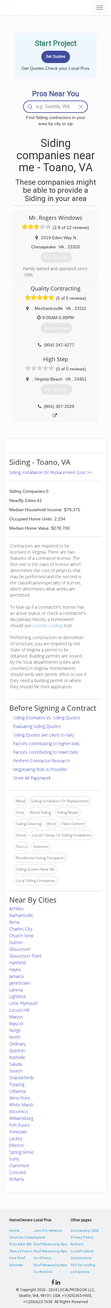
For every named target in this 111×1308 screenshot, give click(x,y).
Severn (16, 1071)
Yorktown (18, 1132)
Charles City (20, 929)
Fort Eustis (19, 1125)
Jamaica (16, 976)
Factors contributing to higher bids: (46, 743)
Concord (17, 1172)
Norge (15, 1030)
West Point (19, 1098)
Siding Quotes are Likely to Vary (43, 735)
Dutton (16, 942)
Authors (77, 1244)
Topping (16, 1084)
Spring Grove (21, 1152)
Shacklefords (21, 1078)
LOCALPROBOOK (38, 7)
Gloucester (20, 949)
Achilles (16, 908)
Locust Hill (19, 1010)
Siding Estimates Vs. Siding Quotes (46, 718)
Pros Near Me (20, 1244)
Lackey (15, 1138)
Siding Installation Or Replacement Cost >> (50, 472)
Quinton (17, 1050)
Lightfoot (17, 996)
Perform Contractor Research (41, 761)
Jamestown (19, 983)
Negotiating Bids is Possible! (40, 769)
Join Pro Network (48, 1231)
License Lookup (48, 625)
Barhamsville (21, 915)
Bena (14, 922)
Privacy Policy (82, 1237)
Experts (39, 1237)
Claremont (19, 1165)
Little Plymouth (23, 1003)
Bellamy (16, 1179)
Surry (14, 1159)
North (14, 1037)
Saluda (15, 1064)
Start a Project (20, 1251)
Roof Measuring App (50, 1244)
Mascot (16, 1023)
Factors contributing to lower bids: (46, 752)
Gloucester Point (25, 956)
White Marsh (21, 1105)
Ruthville (17, 1057)
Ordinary (17, 1044)
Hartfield (17, 963)
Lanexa (16, 990)
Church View (21, 936)
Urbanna (17, 1091)
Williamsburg (21, 1118)
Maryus (16, 1017)
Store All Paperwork (32, 778)
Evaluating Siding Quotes (37, 726)
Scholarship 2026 (85, 1231)
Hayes (15, 969)
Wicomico (18, 1111)
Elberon (16, 1145)
